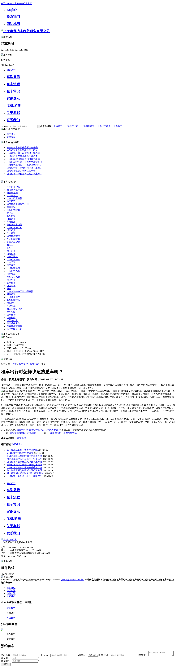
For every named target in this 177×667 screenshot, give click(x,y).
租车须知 (11, 134)
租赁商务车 (12, 320)
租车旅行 (11, 314)
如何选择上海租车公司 (18, 204)
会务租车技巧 (13, 300)
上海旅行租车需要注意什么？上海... (24, 168)
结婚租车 (11, 253)
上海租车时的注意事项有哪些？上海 (24, 467)
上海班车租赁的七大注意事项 (21, 171)
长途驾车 (11, 262)
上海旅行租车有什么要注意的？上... (24, 156)
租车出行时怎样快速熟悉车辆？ (44, 430)
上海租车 (58, 126)
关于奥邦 (13, 113)
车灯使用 (11, 221)
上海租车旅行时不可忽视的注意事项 (24, 162)
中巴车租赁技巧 (14, 329)
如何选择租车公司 (15, 190)
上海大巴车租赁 (14, 198)
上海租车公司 (71, 126)
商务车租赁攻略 (14, 309)
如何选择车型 (13, 236)
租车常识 (13, 91)
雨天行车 (11, 219)
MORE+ (17, 444)
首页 (14, 364)
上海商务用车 (13, 297)
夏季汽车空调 (13, 242)
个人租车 (11, 233)
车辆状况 (11, 207)
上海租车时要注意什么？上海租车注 (24, 476)
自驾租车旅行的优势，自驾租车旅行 (24, 464)
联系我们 (13, 16)
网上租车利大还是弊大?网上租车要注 (25, 473)
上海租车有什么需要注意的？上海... (24, 173)
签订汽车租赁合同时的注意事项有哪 (24, 456)
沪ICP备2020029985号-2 (72, 579)
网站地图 (13, 24)
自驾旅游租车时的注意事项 (23, 433)
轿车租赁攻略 (13, 210)
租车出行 (21, 438)
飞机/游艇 (14, 105)
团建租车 (11, 294)
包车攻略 (11, 312)
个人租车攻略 (13, 239)
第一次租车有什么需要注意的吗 (22, 147)
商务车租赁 (12, 192)
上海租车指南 (13, 268)
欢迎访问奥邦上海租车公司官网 (16, 3)
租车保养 (11, 265)
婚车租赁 (11, 230)
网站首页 (11, 70)
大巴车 (10, 213)
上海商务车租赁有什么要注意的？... (24, 165)
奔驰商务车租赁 (14, 224)
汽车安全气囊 (13, 277)
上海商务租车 (87, 126)
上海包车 (117, 126)
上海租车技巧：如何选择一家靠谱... (24, 153)
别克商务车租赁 (14, 326)
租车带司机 (12, 256)
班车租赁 (11, 216)
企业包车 (11, 285)
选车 (9, 248)
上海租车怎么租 (14, 227)
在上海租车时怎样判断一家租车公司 (24, 470)
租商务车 (11, 274)
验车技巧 (11, 201)
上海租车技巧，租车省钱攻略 (62, 433)
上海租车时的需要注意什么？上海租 (24, 461)
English (12, 9)
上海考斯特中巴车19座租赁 (20, 291)
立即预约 (5, 664)
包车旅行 (11, 303)
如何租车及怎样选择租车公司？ (22, 150)
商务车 (10, 245)
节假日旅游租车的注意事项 (20, 453)
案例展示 (13, 98)
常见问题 (11, 137)
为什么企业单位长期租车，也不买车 (24, 459)
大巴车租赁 (12, 195)
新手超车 (11, 251)
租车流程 (13, 84)
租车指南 (11, 317)
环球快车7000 (13, 187)
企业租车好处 (13, 259)
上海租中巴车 (13, 271)
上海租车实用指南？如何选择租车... (24, 159)
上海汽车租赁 (103, 126)
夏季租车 (11, 283)
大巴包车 (11, 280)
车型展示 (13, 77)
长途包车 (11, 306)
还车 (9, 288)
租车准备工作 (13, 323)
